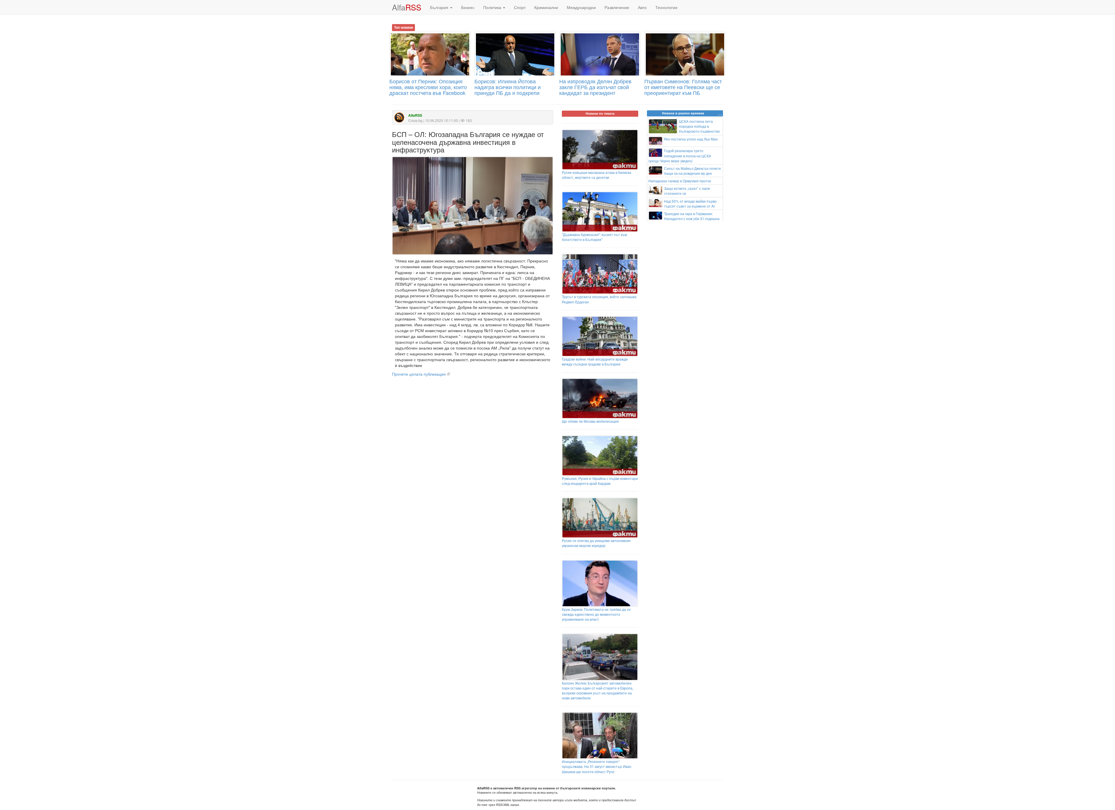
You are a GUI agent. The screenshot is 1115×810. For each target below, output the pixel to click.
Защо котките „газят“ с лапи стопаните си (687, 191)
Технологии (666, 7)
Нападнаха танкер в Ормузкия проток (679, 180)
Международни (581, 7)
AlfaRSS (415, 115)
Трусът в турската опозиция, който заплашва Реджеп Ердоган (599, 299)
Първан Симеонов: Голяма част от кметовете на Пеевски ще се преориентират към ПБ (683, 86)
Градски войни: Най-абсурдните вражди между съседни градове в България (595, 361)
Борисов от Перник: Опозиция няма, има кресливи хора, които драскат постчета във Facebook (428, 86)
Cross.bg (415, 120)
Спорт (520, 7)
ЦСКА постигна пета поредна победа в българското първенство (699, 126)
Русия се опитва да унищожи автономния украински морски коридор (596, 543)
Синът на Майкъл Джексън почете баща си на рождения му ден (692, 171)
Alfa (406, 7)
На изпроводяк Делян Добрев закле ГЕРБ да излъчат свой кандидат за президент (595, 86)
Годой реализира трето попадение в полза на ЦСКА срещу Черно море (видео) (679, 155)
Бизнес (467, 7)
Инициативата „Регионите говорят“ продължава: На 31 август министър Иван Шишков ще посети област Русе (596, 766)
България (439, 7)
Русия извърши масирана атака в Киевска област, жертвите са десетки (596, 175)
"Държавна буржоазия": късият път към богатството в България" (594, 237)
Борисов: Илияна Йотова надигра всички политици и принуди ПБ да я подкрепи (507, 86)
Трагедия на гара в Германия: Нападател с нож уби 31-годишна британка (684, 218)
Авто (642, 7)
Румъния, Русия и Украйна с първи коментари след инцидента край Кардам (600, 481)
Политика (492, 7)
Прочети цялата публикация (419, 374)
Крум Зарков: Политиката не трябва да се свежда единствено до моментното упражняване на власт (596, 614)
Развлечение (617, 7)
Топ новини (403, 27)
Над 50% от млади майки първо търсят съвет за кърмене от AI (690, 203)
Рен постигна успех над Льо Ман (691, 138)
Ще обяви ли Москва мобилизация (590, 421)
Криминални (546, 7)
